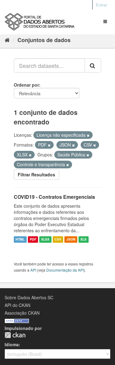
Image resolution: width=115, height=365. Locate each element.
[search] (93, 65)
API (33, 270)
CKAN (15, 335)
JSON (71, 239)
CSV (58, 239)
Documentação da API (65, 270)
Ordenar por (26, 85)
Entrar (101, 5)
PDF (33, 239)
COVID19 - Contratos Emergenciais (54, 196)
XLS (83, 239)
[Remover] (88, 135)
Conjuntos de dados (44, 40)
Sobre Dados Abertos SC (29, 297)
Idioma (12, 344)
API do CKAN (17, 305)
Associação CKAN (22, 313)
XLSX (45, 239)
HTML (20, 239)
